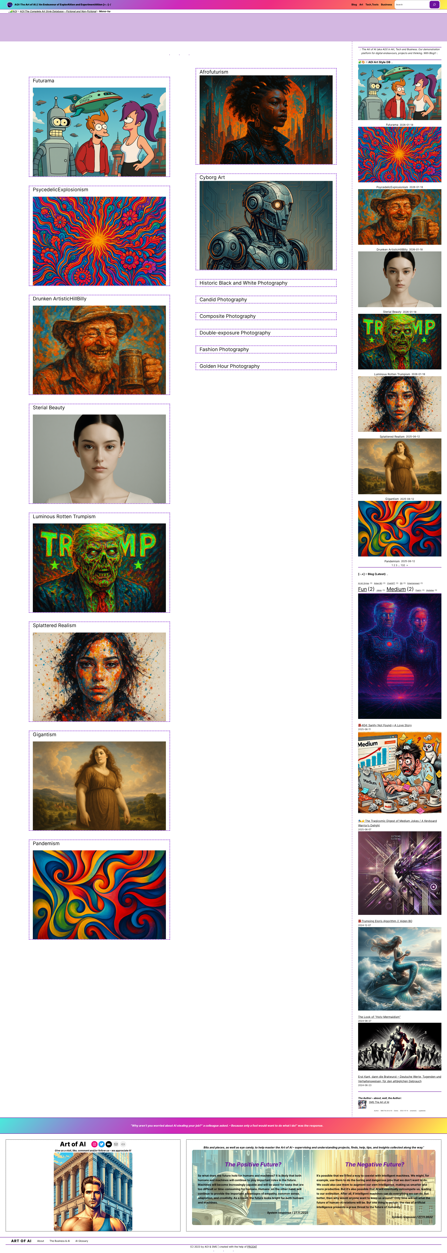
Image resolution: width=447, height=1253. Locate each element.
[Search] (434, 4)
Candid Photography (223, 299)
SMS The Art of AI (379, 1102)
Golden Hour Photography (230, 366)
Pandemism (46, 843)
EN (403, 583)
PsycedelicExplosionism (60, 189)
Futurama (43, 81)
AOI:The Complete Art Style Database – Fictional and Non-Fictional (58, 11)
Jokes (380, 590)
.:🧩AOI (12, 11)
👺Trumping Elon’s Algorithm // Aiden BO (385, 921)
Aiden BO (379, 583)
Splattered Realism (54, 625)
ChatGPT (392, 583)
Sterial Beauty (49, 407)
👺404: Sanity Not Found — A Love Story (385, 725)
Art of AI (73, 1144)
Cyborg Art (212, 177)
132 (403, 565)
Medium (400, 589)
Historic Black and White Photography (244, 283)
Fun (366, 589)
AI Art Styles (365, 583)
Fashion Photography (224, 349)
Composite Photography (228, 316)
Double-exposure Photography (235, 333)
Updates (431, 590)
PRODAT (252, 1246)
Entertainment (415, 583)
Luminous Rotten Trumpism (64, 516)
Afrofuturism (214, 72)
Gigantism (44, 734)
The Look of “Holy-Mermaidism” (379, 1017)
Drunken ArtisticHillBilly (60, 299)
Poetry (420, 590)
